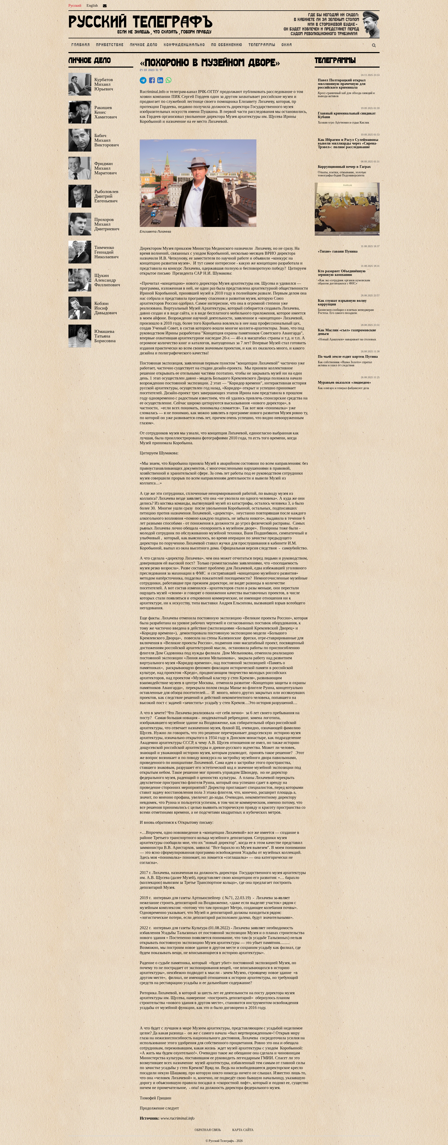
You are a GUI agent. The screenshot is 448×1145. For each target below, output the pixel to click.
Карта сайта (243, 1130)
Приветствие (110, 45)
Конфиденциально (184, 45)
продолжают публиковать (242, 91)
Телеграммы (262, 45)
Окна (287, 45)
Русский (74, 6)
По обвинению (226, 45)
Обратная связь (208, 1130)
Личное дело (144, 45)
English (92, 6)
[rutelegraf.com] (140, 35)
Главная (81, 45)
